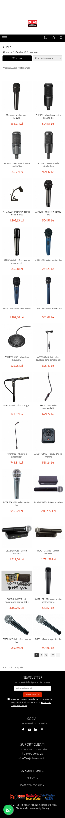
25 (53, 655)
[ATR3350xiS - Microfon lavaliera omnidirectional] (48, 338)
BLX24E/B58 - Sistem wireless (48, 502)
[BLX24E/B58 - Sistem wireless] (48, 484)
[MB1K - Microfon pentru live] (48, 242)
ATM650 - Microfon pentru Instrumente (17, 262)
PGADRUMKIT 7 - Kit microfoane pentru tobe (17, 600)
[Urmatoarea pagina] (58, 655)
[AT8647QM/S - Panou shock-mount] (48, 435)
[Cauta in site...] (61, 38)
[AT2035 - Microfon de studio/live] (48, 145)
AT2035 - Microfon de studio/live (48, 165)
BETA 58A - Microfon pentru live (16, 504)
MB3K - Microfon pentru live (16, 308)
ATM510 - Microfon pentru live (48, 213)
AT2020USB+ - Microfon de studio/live (17, 165)
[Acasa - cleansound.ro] (32, 23)
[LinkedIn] (36, 730)
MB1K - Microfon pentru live (48, 260)
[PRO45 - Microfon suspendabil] (48, 387)
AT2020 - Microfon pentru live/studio (48, 116)
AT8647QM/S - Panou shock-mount (48, 455)
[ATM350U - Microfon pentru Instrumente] (17, 193)
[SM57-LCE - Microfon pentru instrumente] (48, 581)
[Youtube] (29, 730)
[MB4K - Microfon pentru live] (48, 290)
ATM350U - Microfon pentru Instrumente (16, 213)
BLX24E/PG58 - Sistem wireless (17, 552)
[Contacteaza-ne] (45, 38)
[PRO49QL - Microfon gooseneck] (17, 435)
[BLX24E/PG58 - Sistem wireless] (17, 532)
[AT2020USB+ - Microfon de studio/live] (17, 145)
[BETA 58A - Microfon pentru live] (17, 484)
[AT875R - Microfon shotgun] (17, 387)
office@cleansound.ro (34, 758)
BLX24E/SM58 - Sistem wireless (48, 552)
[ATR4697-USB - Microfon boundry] (17, 338)
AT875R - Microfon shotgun (16, 405)
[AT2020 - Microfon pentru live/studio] (48, 96)
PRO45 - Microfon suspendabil (48, 407)
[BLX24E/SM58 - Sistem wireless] (48, 532)
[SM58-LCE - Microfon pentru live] (17, 625)
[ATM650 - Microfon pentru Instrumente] (17, 242)
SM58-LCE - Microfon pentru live (17, 640)
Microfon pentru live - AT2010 (16, 116)
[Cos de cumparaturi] (53, 38)
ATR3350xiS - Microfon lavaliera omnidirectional (48, 358)
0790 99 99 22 (34, 753)
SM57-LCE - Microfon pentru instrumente (48, 600)
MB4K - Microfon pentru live (48, 308)
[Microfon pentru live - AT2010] (17, 96)
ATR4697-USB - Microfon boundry (17, 358)
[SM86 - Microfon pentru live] (48, 625)
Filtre (18, 58)
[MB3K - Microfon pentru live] (17, 290)
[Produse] (5, 38)
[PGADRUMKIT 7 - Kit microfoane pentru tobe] (17, 581)
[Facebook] (23, 730)
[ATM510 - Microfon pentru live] (48, 193)
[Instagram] (42, 730)
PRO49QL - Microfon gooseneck (17, 455)
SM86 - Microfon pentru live (48, 639)
